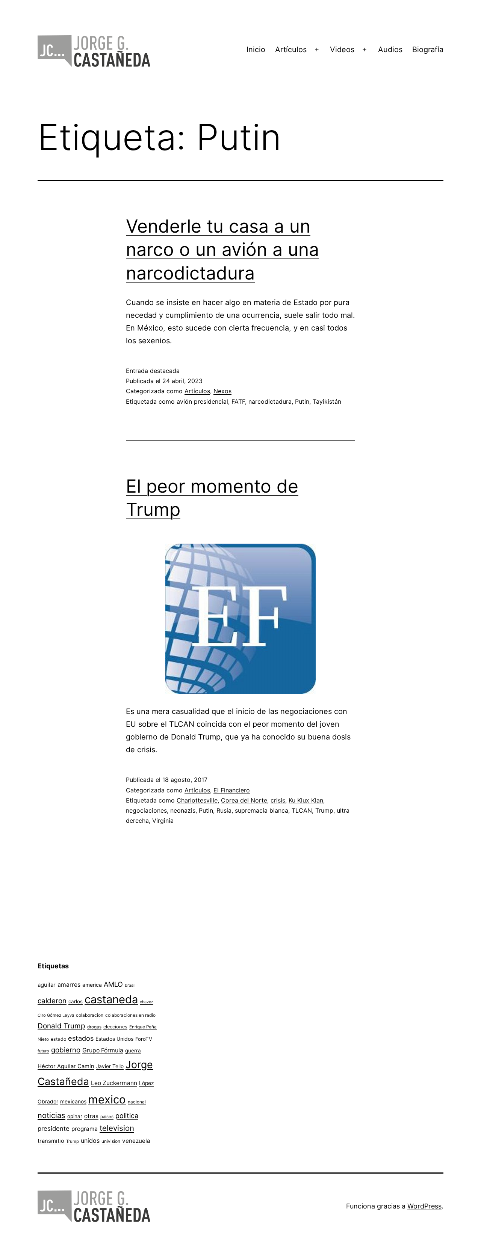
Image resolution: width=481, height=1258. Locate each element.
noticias (51, 1115)
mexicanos (73, 1102)
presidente (54, 1128)
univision (110, 1141)
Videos (342, 49)
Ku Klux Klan (306, 800)
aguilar (47, 984)
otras (91, 1116)
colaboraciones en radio (130, 1015)
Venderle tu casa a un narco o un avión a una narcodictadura (222, 249)
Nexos (222, 391)
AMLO (113, 984)
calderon (52, 1000)
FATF (238, 401)
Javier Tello (110, 1066)
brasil (130, 985)
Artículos (291, 49)
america (92, 984)
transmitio (51, 1141)
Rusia (223, 810)
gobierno (65, 1050)
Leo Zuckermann (114, 1083)
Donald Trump (61, 1026)
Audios (390, 49)
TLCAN (302, 810)
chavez (146, 1001)
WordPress (424, 1206)
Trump (324, 810)
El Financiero (231, 790)
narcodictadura (270, 401)
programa (84, 1128)
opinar (74, 1116)
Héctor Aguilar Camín (66, 1066)
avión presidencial (202, 401)
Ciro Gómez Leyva (56, 1015)
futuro (43, 1051)
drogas (94, 1027)
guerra (133, 1051)
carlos (75, 1001)
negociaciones (146, 810)
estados (81, 1038)
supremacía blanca (261, 810)
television (117, 1128)
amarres (68, 984)
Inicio (256, 49)
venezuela (136, 1140)
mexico (107, 1099)
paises (106, 1116)
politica (126, 1116)
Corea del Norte (244, 800)
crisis (278, 800)
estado (58, 1039)
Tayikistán (327, 401)
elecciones (115, 1027)
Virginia (163, 820)
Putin (302, 401)
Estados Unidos (114, 1039)
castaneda (111, 999)
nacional (137, 1102)
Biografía (427, 49)
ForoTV (143, 1039)
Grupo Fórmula (102, 1050)
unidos (90, 1140)
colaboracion (89, 1015)
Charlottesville (197, 800)
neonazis (182, 810)
